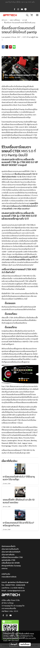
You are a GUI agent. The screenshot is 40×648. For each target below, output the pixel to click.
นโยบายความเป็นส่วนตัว (10, 549)
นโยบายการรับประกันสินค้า (11, 551)
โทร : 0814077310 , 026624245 (13, 585)
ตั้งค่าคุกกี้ (14, 644)
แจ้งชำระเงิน (6, 574)
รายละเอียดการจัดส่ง (9, 576)
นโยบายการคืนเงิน (8, 554)
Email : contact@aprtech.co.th (13, 590)
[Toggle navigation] (37, 15)
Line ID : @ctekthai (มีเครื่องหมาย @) (15, 582)
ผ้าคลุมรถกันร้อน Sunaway (11, 565)
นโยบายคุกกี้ (15, 640)
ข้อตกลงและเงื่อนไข (8, 546)
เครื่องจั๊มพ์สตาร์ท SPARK (11, 563)
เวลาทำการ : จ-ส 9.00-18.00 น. (13, 587)
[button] (26, 15)
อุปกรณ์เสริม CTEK (8, 560)
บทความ (4, 568)
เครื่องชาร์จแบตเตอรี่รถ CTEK (12, 557)
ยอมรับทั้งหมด (24, 644)
